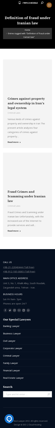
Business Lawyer (12, 333)
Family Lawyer (10, 363)
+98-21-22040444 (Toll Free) (18, 267)
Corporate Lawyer (12, 348)
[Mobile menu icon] (49, 5)
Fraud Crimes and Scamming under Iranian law (27, 196)
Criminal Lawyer (11, 355)
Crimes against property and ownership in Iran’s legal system (26, 103)
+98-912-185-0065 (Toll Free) (19, 271)
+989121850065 (30, 2)
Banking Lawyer (11, 326)
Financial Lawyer (11, 370)
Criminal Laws (14, 112)
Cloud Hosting (34, 424)
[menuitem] (41, 8)
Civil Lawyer (9, 340)
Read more (13, 142)
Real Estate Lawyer (13, 377)
